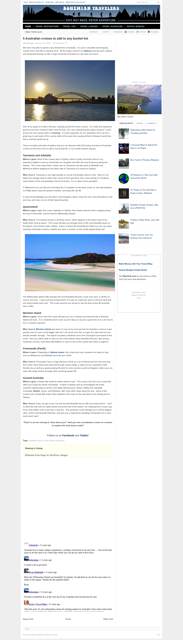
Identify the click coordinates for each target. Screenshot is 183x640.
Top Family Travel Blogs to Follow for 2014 (139, 295)
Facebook (155, 32)
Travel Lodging (89, 26)
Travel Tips (69, 26)
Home (26, 2)
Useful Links (49, 2)
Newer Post (28, 619)
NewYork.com (129, 276)
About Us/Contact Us (36, 2)
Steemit (106, 32)
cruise (46, 440)
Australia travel (35, 440)
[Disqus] (68, 498)
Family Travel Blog (32, 32)
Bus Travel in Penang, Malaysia (144, 160)
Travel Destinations (45, 27)
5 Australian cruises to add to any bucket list (55, 38)
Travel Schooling (112, 26)
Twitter (142, 32)
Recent (140, 123)
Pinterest (93, 32)
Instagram (118, 32)
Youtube (130, 32)
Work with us (59, 2)
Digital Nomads (135, 26)
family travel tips (57, 440)
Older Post (108, 619)
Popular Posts (126, 123)
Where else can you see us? (76, 2)
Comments (151, 123)
